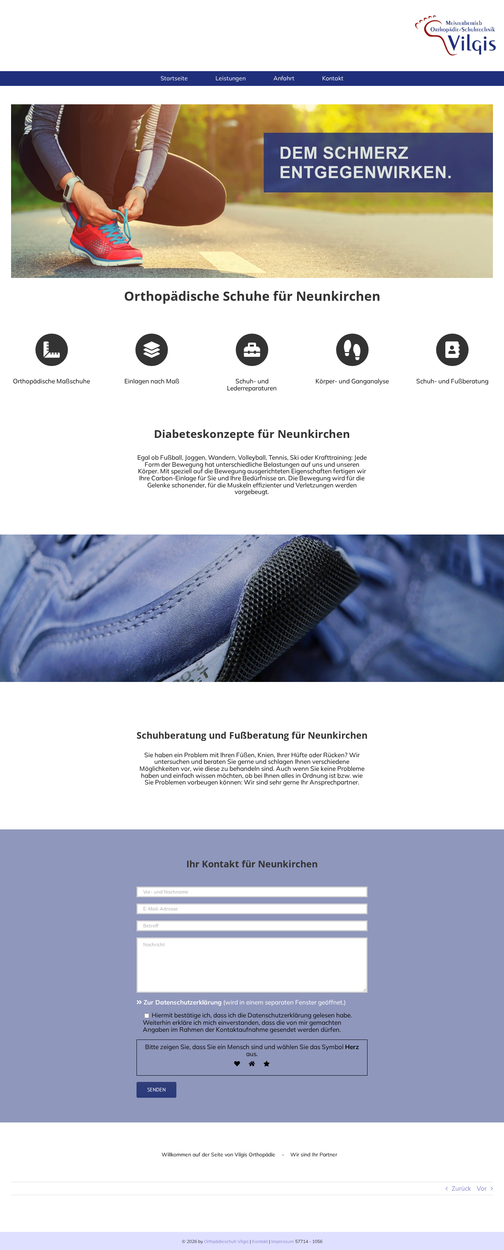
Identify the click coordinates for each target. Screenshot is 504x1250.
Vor (482, 1188)
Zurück (461, 1188)
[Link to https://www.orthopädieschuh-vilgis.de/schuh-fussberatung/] (452, 350)
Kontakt (260, 1241)
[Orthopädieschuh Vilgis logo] (456, 14)
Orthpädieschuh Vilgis (226, 1241)
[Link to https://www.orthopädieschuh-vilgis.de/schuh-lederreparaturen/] (252, 350)
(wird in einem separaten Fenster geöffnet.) (245, 1002)
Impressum (282, 1241)
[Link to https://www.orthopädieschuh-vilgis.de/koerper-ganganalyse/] (352, 350)
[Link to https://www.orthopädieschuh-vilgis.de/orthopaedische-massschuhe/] (51, 350)
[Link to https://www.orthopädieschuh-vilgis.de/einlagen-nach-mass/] (151, 350)
